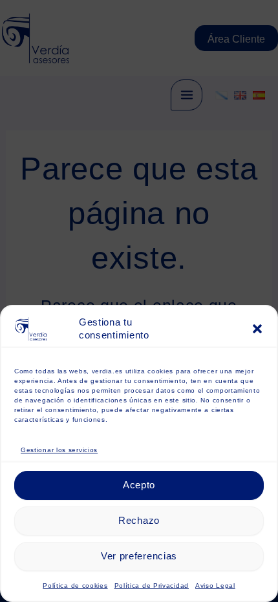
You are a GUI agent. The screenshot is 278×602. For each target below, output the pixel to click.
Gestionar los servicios (59, 449)
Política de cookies (75, 585)
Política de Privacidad (151, 585)
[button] (257, 328)
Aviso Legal (215, 585)
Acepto (139, 484)
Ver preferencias (139, 555)
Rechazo (139, 520)
